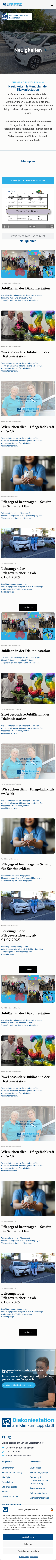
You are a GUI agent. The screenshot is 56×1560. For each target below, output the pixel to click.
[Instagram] (9, 1437)
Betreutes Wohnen (38, 1493)
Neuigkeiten (7, 1482)
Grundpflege (35, 1468)
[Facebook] (3, 1437)
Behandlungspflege (39, 1472)
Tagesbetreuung (37, 1488)
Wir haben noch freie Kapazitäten (18, 16)
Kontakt (5, 1491)
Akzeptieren (28, 1537)
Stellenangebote (9, 1487)
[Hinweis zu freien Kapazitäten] (5, 16)
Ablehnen (28, 1544)
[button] (52, 1509)
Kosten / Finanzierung (12, 1472)
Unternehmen (8, 1468)
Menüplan (6, 1477)
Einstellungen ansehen (28, 1551)
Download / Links (10, 1496)
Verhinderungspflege (39, 1498)
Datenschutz (24, 1557)
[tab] (28, 180)
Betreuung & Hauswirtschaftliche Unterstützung (39, 1480)
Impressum (34, 1557)
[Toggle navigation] (44, 4)
